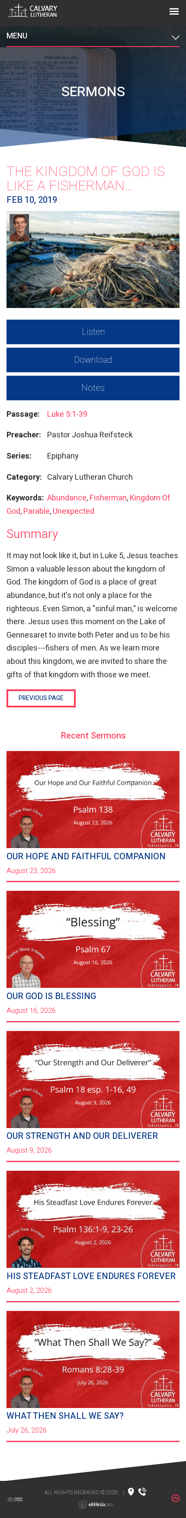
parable (36, 511)
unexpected (73, 511)
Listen (93, 332)
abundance (67, 498)
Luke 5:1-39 (67, 414)
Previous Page (41, 698)
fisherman (108, 498)
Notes (93, 388)
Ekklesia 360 (95, 1504)
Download (93, 360)
